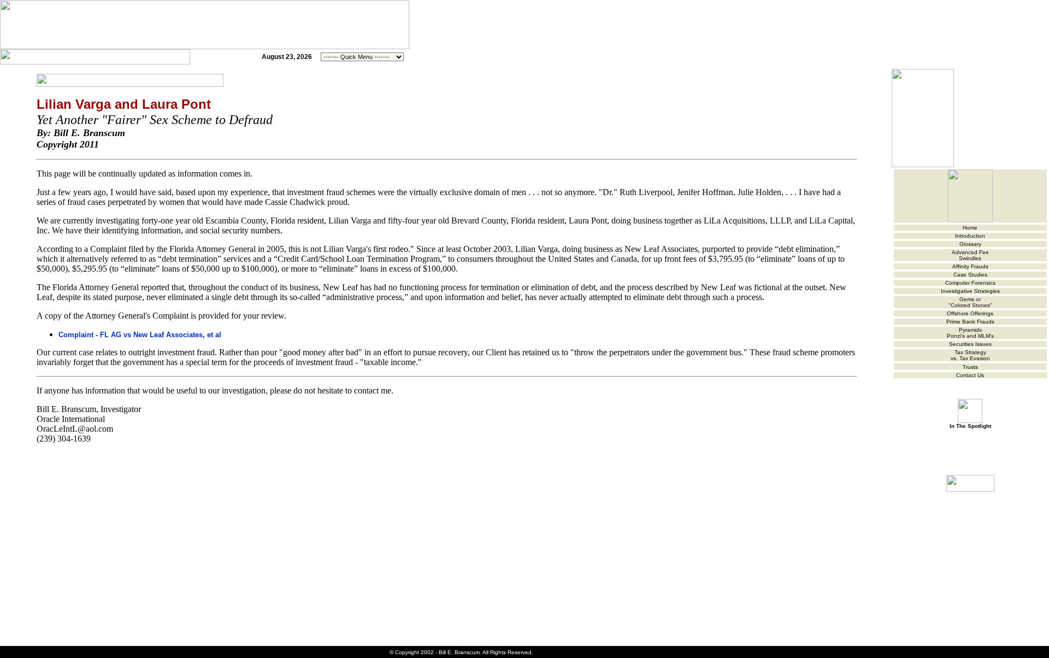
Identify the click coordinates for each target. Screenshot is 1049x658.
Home (970, 228)
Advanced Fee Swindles (970, 255)
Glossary (970, 244)
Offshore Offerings (970, 313)
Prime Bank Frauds (970, 322)
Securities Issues (970, 344)
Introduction (970, 236)
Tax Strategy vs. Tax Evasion (970, 355)
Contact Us (970, 375)
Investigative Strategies (970, 291)
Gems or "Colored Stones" (970, 302)
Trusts (970, 367)
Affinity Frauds (970, 266)
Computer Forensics (970, 283)
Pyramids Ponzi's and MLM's (970, 333)
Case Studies (970, 275)
